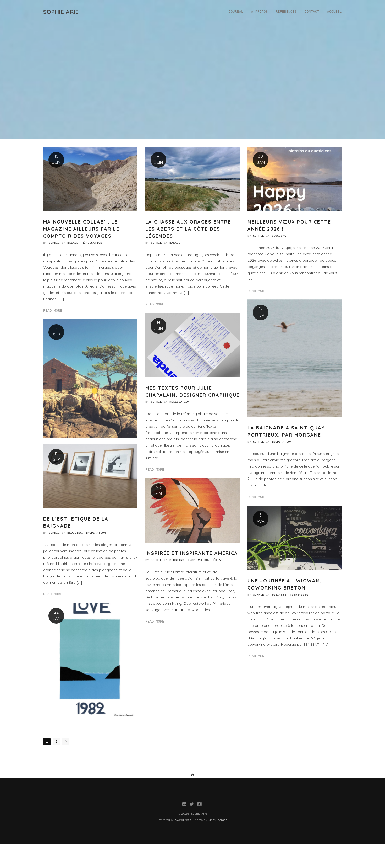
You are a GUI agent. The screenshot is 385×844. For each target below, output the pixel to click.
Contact (312, 12)
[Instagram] (199, 805)
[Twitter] (192, 805)
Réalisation (92, 243)
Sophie (54, 243)
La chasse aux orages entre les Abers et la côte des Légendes (188, 229)
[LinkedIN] (184, 805)
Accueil (334, 12)
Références (286, 12)
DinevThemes (217, 820)
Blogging (279, 235)
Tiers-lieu (299, 594)
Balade (72, 243)
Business (279, 594)
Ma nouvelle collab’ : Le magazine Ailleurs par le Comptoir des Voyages (81, 229)
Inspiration (282, 441)
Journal (236, 12)
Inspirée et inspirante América (191, 553)
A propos (259, 12)
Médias (217, 560)
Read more (52, 311)
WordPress (183, 820)
